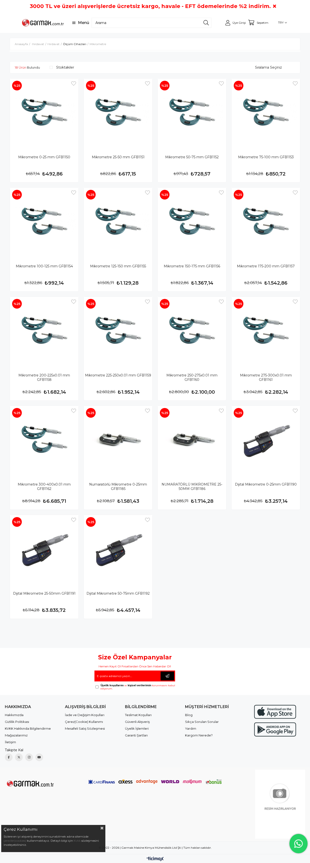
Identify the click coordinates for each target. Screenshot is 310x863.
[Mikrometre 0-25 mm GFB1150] (44, 113)
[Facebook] (9, 757)
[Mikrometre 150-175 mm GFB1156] (192, 222)
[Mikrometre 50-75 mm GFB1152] (192, 113)
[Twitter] (19, 757)
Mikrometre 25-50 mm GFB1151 (118, 157)
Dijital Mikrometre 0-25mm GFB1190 (266, 484)
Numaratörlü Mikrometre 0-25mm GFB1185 (118, 486)
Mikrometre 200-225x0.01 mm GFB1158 (44, 377)
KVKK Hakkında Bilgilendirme (28, 728)
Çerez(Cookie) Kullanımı (84, 722)
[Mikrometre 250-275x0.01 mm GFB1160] (192, 331)
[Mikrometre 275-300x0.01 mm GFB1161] (266, 331)
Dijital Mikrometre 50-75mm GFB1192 (118, 593)
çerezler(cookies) (15, 840)
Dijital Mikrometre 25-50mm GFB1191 (44, 593)
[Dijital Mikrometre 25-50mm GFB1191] (44, 549)
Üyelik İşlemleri (137, 728)
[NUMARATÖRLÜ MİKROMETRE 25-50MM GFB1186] (192, 440)
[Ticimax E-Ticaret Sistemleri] (155, 859)
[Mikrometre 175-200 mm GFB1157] (266, 222)
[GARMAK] (30, 783)
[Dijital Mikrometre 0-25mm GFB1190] (266, 440)
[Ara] (206, 23)
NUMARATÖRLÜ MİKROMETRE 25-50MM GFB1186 (192, 486)
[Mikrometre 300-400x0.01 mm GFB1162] (44, 440)
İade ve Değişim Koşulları (84, 715)
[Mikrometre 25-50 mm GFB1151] (118, 113)
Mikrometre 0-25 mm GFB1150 (44, 157)
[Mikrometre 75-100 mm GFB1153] (266, 113)
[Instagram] (29, 757)
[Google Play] (275, 729)
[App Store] (275, 712)
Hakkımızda (14, 715)
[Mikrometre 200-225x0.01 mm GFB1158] (44, 331)
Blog (189, 715)
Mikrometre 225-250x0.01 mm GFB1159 (118, 375)
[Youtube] (39, 757)
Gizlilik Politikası (17, 722)
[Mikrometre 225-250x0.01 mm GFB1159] (118, 331)
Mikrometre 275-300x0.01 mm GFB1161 (266, 377)
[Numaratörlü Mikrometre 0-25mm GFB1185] (118, 440)
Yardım (190, 728)
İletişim (10, 742)
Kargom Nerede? (199, 735)
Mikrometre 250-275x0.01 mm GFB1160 (191, 377)
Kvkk (77, 840)
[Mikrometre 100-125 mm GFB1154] (44, 222)
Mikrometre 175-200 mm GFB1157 (266, 266)
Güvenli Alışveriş (137, 722)
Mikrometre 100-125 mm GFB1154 (44, 266)
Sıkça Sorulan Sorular (202, 722)
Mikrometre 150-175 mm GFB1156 (192, 266)
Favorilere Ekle (73, 83)
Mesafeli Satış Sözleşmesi (85, 728)
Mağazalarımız (16, 735)
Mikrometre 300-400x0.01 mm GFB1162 (44, 486)
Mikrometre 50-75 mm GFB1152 (192, 157)
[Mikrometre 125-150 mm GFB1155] (118, 222)
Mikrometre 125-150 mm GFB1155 (118, 266)
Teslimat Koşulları (138, 715)
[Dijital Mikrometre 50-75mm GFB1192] (118, 549)
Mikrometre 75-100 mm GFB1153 (266, 157)
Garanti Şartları (136, 735)
